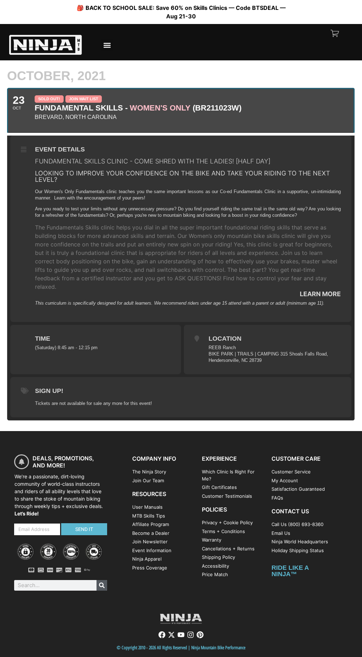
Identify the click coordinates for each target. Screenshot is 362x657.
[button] (107, 45)
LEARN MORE (320, 294)
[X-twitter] (171, 634)
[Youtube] (181, 634)
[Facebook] (161, 634)
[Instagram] (190, 634)
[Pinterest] (200, 634)
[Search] (102, 585)
